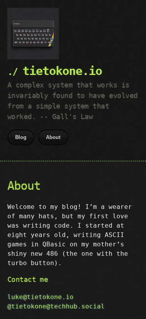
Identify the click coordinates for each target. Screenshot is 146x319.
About (53, 137)
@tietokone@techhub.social (56, 306)
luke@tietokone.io (40, 297)
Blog (20, 137)
